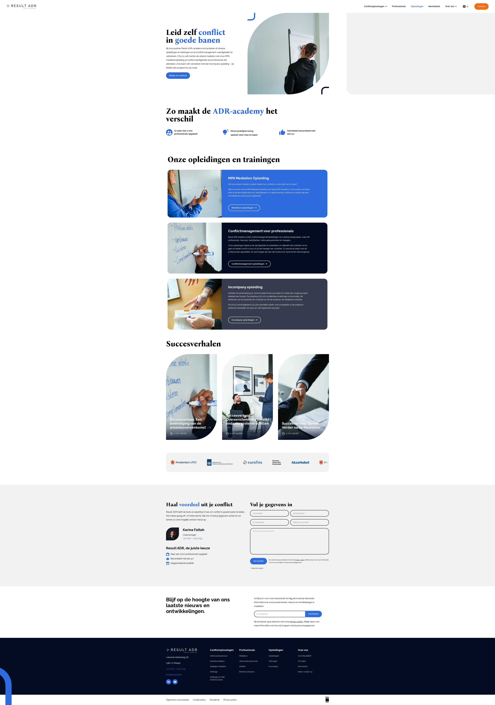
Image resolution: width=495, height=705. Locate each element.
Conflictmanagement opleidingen (248, 264)
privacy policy (299, 560)
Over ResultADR (304, 656)
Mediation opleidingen (243, 208)
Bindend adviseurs (247, 672)
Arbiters (242, 666)
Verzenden (258, 561)
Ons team (302, 661)
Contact (481, 6)
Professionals (399, 6)
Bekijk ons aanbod (178, 75)
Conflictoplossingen (374, 6)
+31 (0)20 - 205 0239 (192, 538)
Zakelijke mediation (218, 666)
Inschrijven (313, 614)
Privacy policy (230, 700)
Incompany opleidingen (243, 320)
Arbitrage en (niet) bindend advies (217, 678)
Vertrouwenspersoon (218, 656)
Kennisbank (434, 6)
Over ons (449, 6)
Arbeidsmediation (217, 661)
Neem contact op (305, 672)
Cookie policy (199, 700)
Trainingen (273, 661)
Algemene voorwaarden (177, 700)
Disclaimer (215, 700)
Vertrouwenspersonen (247, 661)
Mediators (243, 656)
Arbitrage (214, 672)
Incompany (273, 666)
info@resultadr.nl (174, 674)
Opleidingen (417, 6)
